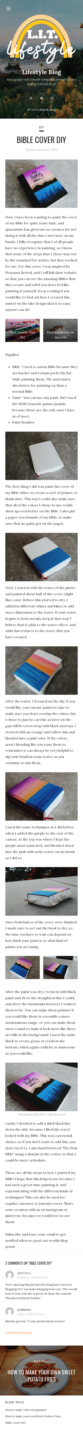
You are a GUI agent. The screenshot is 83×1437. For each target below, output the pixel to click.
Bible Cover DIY (15, 1423)
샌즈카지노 (24, 1273)
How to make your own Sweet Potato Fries (33, 1416)
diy (41, 127)
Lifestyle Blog (41, 72)
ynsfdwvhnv (24, 1309)
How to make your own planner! (26, 1410)
